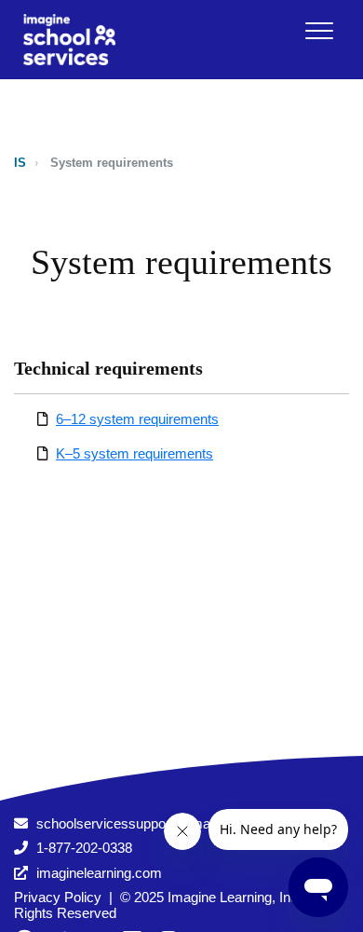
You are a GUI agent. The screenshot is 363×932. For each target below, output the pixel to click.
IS (20, 163)
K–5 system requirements (134, 453)
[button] (319, 30)
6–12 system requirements (137, 419)
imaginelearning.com (99, 873)
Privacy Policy (57, 897)
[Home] (69, 39)
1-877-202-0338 (84, 848)
